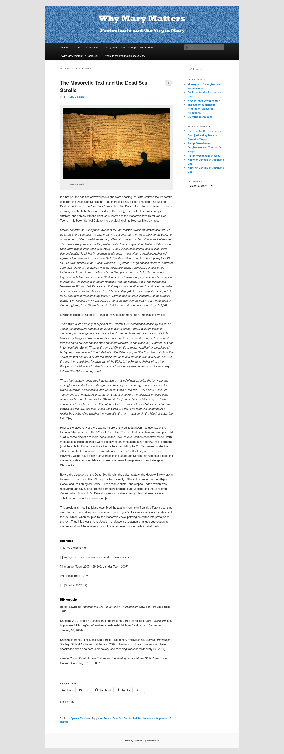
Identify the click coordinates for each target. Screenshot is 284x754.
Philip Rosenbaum (199, 143)
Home (64, 47)
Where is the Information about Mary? (125, 56)
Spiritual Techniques (200, 116)
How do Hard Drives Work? (204, 100)
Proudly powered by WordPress (142, 740)
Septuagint (162, 718)
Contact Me (92, 47)
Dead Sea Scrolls (122, 718)
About (77, 47)
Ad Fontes (105, 718)
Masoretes (149, 718)
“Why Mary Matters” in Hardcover (79, 56)
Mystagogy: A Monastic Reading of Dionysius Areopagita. (201, 108)
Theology (85, 718)
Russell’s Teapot (197, 139)
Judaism (137, 718)
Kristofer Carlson (198, 159)
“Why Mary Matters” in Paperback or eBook (129, 47)
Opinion (75, 718)
